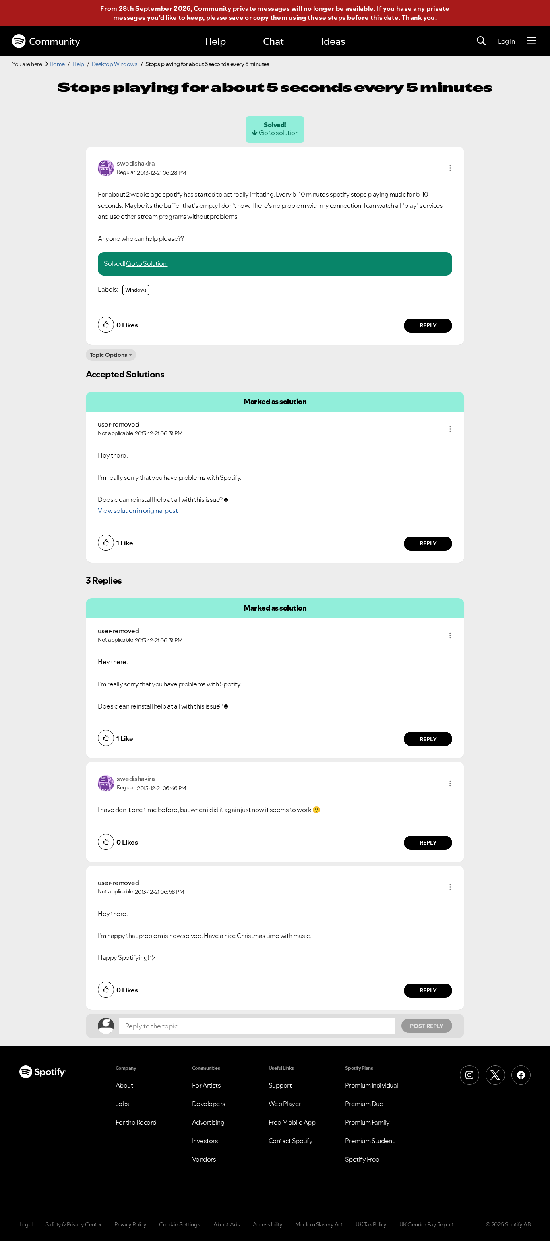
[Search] (481, 41)
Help (215, 41)
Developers (208, 1103)
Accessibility (268, 1224)
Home (57, 64)
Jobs (122, 1103)
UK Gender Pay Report (426, 1224)
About (124, 1085)
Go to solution (278, 132)
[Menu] (531, 41)
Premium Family (367, 1122)
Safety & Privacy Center (73, 1224)
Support (280, 1085)
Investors (205, 1140)
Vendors (204, 1159)
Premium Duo (364, 1103)
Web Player (285, 1103)
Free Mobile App (292, 1122)
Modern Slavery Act (319, 1224)
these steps (326, 17)
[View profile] (106, 167)
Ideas (333, 41)
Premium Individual (371, 1085)
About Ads (226, 1224)
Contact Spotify (291, 1140)
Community (54, 41)
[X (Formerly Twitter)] (495, 1075)
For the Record (136, 1122)
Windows (136, 289)
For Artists (206, 1085)
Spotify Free (362, 1159)
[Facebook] (521, 1075)
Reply (428, 325)
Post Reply (427, 1026)
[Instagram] (469, 1075)
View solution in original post (138, 510)
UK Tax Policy (371, 1224)
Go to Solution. (147, 263)
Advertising (208, 1122)
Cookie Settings (180, 1224)
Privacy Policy (130, 1224)
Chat (273, 41)
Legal (26, 1224)
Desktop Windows (115, 64)
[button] (450, 168)
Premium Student (370, 1140)
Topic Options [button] (108, 355)
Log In (506, 41)
